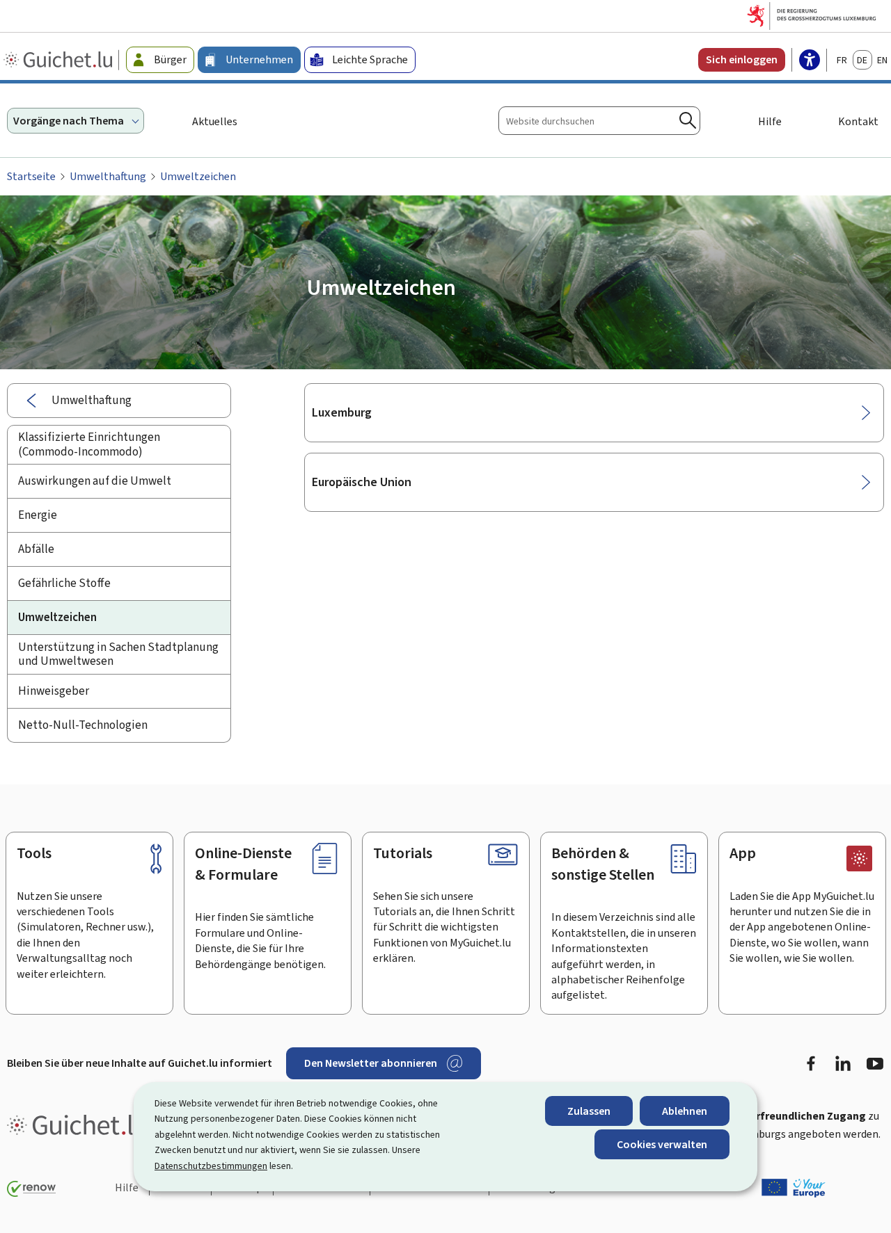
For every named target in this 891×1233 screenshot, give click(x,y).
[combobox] (599, 120)
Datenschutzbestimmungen (211, 1165)
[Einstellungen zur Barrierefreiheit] (809, 61)
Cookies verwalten (662, 1144)
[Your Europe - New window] (793, 1187)
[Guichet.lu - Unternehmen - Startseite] (59, 60)
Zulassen (588, 1111)
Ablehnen (684, 1111)
